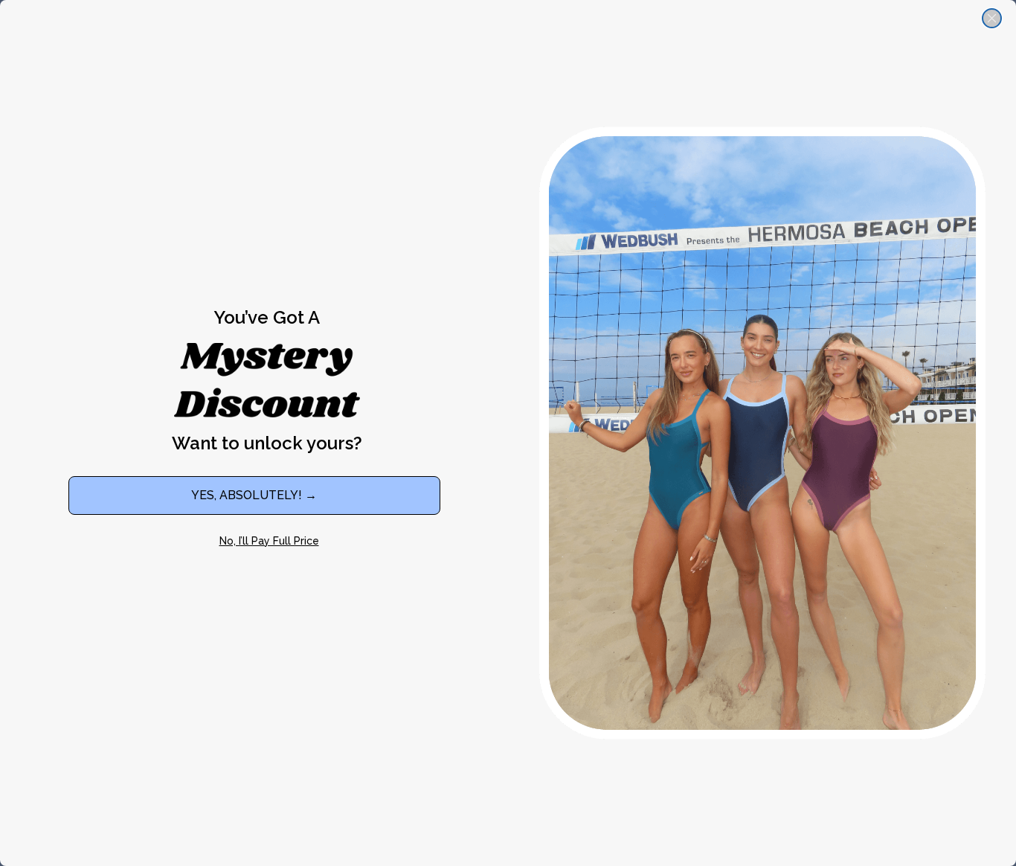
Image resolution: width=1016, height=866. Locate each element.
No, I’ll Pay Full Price (269, 541)
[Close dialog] (992, 18)
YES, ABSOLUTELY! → (254, 495)
